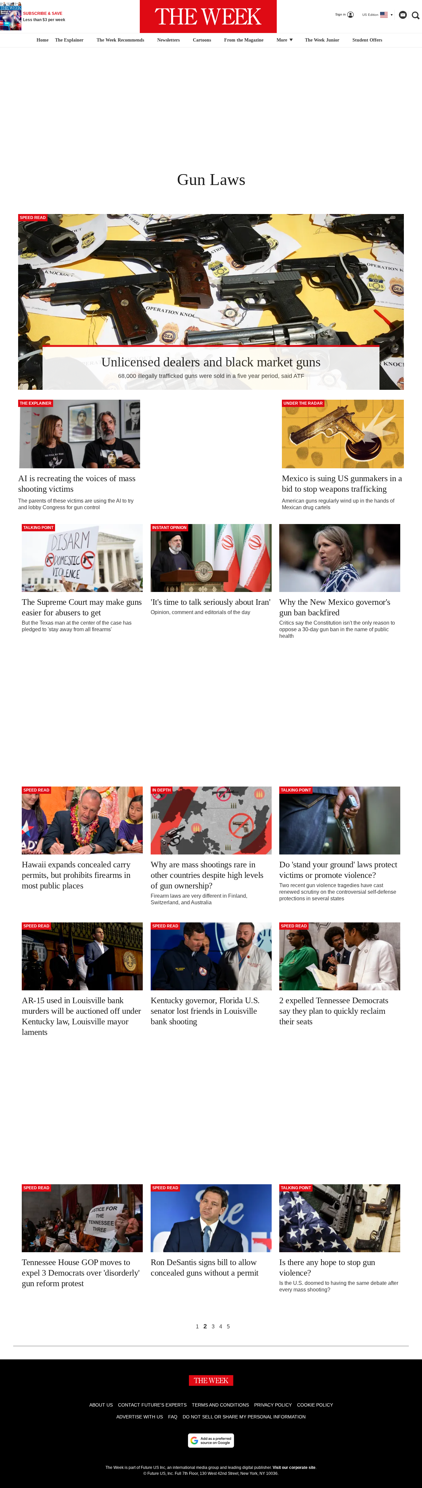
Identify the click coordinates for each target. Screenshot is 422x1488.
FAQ (172, 1416)
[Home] (41, 40)
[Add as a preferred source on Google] (211, 1440)
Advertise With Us (139, 1416)
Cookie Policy (315, 1405)
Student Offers (367, 40)
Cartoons (202, 40)
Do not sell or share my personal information (244, 1416)
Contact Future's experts (152, 1405)
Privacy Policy (273, 1405)
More (282, 40)
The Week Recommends (120, 40)
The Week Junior (322, 40)
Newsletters (168, 40)
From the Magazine (243, 40)
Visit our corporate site (294, 1467)
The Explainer (69, 40)
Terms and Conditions (220, 1405)
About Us (101, 1405)
